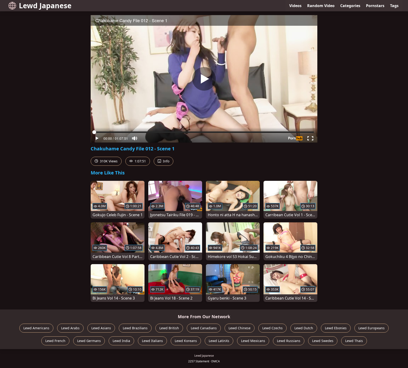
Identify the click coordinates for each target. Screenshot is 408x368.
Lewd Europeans (371, 328)
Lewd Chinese (240, 328)
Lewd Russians (288, 340)
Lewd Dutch (303, 328)
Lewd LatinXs (219, 340)
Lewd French (55, 340)
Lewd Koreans (186, 340)
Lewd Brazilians (135, 328)
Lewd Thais (354, 340)
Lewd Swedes (322, 340)
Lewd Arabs (70, 328)
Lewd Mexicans (253, 340)
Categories (350, 5)
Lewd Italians (152, 340)
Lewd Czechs (272, 328)
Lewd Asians (101, 328)
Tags (394, 5)
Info (165, 161)
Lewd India (121, 340)
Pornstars (375, 5)
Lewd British (169, 328)
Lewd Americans (36, 328)
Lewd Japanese (45, 5)
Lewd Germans (89, 340)
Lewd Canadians (204, 328)
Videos (295, 5)
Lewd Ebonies (336, 328)
